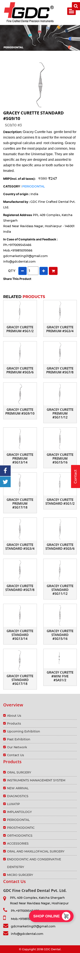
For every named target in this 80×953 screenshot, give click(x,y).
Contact (75, 476)
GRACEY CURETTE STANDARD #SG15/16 (60, 635)
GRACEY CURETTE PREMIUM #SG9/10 (20, 411)
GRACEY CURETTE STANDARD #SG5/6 (60, 546)
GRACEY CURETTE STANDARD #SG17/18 (20, 680)
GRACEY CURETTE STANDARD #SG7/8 (20, 588)
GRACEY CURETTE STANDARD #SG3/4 (20, 546)
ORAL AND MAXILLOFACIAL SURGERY (35, 851)
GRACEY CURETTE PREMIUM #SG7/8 (60, 370)
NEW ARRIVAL (18, 788)
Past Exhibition (18, 739)
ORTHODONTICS (19, 836)
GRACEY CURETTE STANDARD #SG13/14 (20, 635)
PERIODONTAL (33, 186)
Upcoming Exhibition (23, 731)
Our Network (17, 747)
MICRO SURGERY (20, 875)
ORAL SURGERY (19, 772)
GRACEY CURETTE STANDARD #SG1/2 (60, 501)
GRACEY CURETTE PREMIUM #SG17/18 (20, 503)
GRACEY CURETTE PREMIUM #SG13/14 (20, 458)
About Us (14, 716)
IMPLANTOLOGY (19, 812)
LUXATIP (13, 804)
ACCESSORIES (18, 843)
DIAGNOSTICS (17, 796)
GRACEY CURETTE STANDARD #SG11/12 (60, 590)
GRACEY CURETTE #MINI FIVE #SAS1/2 (60, 676)
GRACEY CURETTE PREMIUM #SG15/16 (60, 458)
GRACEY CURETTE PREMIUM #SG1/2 (20, 329)
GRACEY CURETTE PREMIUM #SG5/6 (20, 370)
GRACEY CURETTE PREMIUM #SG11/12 (60, 413)
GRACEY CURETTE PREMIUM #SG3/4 (60, 329)
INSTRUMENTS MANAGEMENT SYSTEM (36, 780)
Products (14, 723)
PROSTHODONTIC (21, 828)
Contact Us (15, 755)
